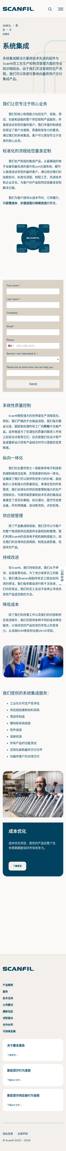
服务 (5, 991)
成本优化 (17, 831)
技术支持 (8, 998)
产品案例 (8, 985)
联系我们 (62, 575)
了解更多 (17, 866)
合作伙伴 (8, 1024)
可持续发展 (9, 1031)
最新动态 (8, 1011)
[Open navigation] (60, 9)
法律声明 (22, 1133)
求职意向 (8, 1018)
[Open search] (50, 9)
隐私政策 (8, 1133)
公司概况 (8, 1004)
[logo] (19, 9)
